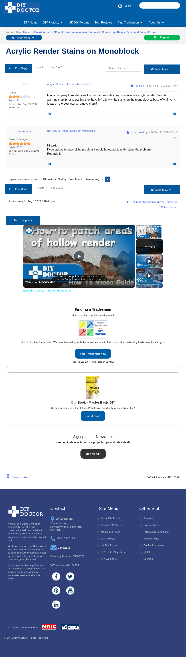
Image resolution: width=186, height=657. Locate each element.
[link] (29, 230)
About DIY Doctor (111, 518)
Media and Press (110, 531)
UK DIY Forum (109, 545)
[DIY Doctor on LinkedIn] (56, 604)
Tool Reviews (103, 22)
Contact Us (64, 547)
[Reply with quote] (49, 113)
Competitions (151, 525)
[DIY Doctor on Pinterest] (56, 590)
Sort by (62, 179)
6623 (19, 147)
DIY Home (30, 22)
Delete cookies (19, 477)
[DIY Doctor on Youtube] (70, 590)
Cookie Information (154, 545)
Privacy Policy (151, 538)
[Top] (174, 114)
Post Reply (20, 68)
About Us (155, 22)
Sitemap (148, 558)
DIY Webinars (109, 558)
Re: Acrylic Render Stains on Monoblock (71, 130)
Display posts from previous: (24, 179)
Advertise (148, 518)
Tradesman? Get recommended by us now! (93, 362)
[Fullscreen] (159, 237)
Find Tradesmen (128, 22)
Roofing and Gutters (124, 44)
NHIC (146, 552)
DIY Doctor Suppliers (113, 552)
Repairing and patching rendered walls (64, 230)
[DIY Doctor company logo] (26, 511)
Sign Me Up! (93, 453)
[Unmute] (142, 237)
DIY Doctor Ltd (16, 637)
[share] (127, 228)
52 (18, 100)
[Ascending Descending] (94, 179)
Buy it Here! (93, 415)
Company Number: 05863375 (67, 556)
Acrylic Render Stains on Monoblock (72, 51)
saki (25, 84)
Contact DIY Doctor (112, 525)
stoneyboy (25, 131)
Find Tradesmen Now (93, 353)
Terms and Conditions (156, 531)
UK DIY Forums (79, 22)
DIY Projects (51, 22)
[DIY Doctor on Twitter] (70, 576)
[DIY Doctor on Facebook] (56, 576)
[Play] (138, 237)
